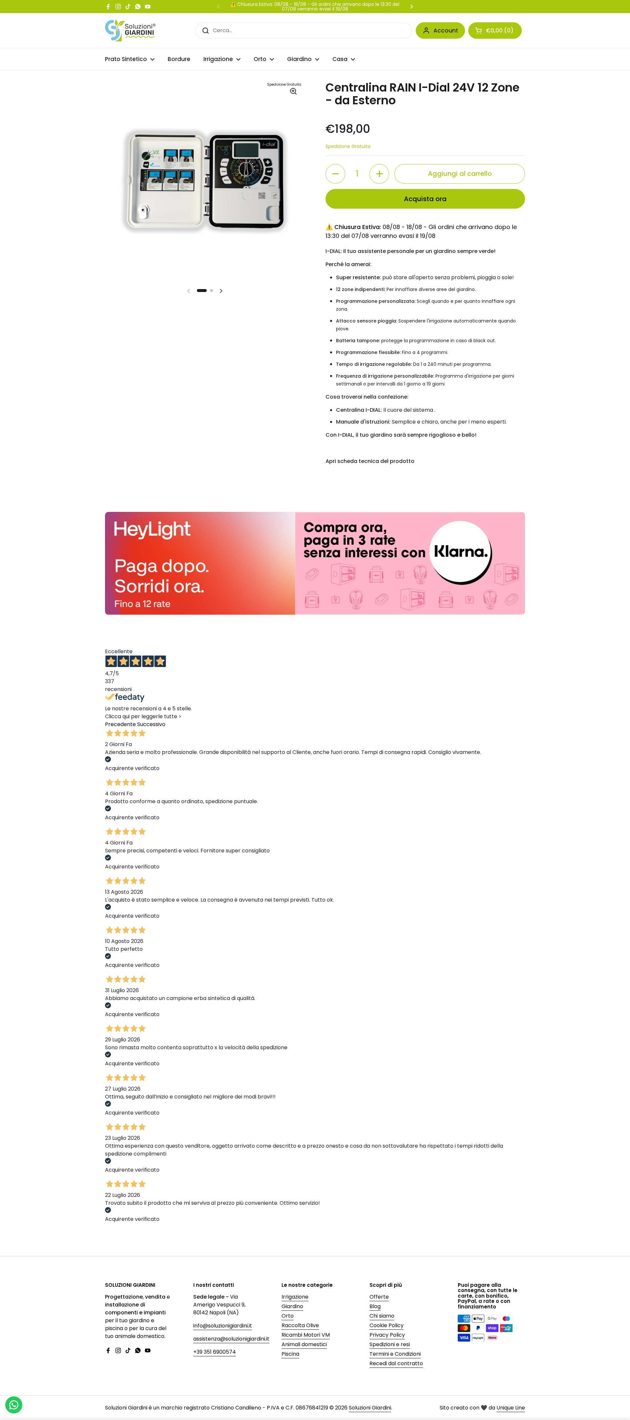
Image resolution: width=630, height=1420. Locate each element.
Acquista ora (425, 198)
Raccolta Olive (300, 1325)
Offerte (379, 1297)
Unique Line (510, 1407)
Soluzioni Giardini (370, 1407)
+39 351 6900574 (214, 1352)
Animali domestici (304, 1344)
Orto (288, 1316)
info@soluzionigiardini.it (222, 1325)
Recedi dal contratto (396, 1363)
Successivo (151, 724)
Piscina (290, 1354)
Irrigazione (295, 1297)
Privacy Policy (387, 1335)
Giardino (292, 1306)
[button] (495, 30)
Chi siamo (381, 1316)
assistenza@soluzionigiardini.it (231, 1339)
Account (445, 30)
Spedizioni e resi (389, 1344)
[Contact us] (13, 1404)
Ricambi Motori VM (306, 1335)
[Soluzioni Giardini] (130, 30)
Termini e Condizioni (395, 1354)
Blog (375, 1306)
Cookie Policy (386, 1325)
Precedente (120, 724)
